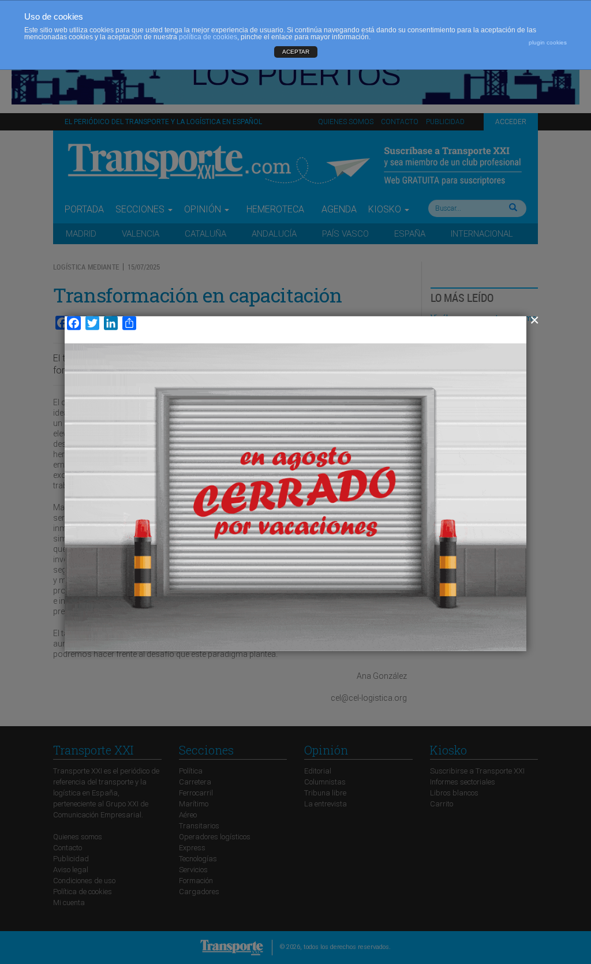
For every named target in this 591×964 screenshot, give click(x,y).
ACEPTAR (295, 51)
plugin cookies (548, 42)
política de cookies (208, 37)
